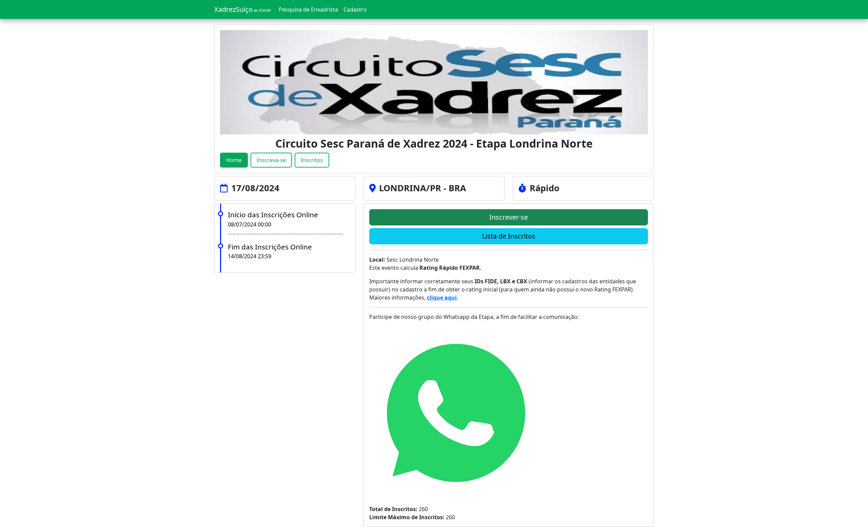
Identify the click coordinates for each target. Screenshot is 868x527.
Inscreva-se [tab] (271, 160)
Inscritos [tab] (312, 160)
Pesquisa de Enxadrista (308, 9)
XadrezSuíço (242, 9)
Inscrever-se (508, 217)
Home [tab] (234, 160)
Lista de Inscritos (508, 236)
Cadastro (355, 9)
